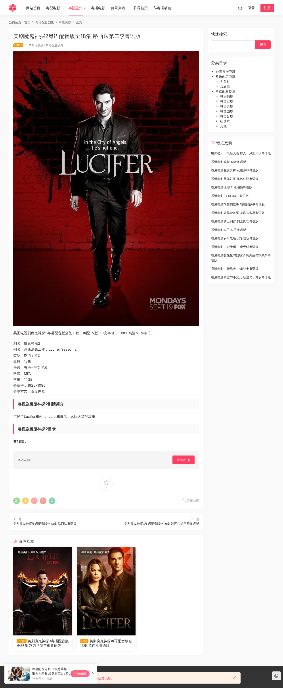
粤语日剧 (226, 101)
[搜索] (240, 7)
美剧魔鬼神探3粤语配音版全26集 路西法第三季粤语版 (161, 523)
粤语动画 (164, 8)
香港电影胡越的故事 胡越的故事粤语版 (238, 204)
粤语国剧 (226, 111)
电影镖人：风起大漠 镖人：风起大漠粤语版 (241, 153)
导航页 (142, 8)
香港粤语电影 (225, 71)
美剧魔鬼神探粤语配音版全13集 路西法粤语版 (44, 523)
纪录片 (225, 121)
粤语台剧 (226, 116)
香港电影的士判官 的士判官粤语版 (234, 221)
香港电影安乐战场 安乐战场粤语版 (234, 238)
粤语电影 (98, 8)
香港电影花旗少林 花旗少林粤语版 (234, 170)
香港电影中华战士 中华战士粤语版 (234, 268)
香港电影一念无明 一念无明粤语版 (234, 247)
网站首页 (33, 8)
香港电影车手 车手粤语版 (228, 230)
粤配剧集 (76, 8)
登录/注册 (183, 460)
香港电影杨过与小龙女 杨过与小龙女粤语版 (241, 277)
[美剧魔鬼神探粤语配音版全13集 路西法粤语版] (106, 591)
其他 (223, 126)
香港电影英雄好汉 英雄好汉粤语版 (234, 179)
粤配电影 (53, 8)
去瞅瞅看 (80, 674)
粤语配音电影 (225, 76)
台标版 (225, 86)
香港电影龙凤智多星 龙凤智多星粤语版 (238, 213)
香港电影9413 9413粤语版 (230, 196)
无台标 (225, 81)
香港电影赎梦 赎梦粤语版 (228, 162)
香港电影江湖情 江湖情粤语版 (231, 187)
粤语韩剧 (226, 96)
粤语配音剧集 (54, 45)
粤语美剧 (37, 45)
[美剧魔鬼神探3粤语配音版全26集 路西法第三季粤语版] (42, 591)
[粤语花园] (13, 7)
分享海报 (192, 501)
